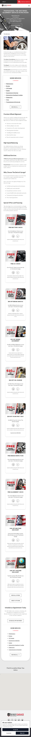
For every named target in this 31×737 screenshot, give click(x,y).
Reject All (22, 733)
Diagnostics (9, 97)
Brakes (8, 86)
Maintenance (9, 83)
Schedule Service (25, 1)
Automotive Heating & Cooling (14, 95)
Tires (7, 99)
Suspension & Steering (12, 93)
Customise (8, 733)
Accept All (15, 729)
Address (15, 670)
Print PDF (13, 236)
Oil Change (9, 88)
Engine (8, 90)
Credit (4, 1)
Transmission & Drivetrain (13, 102)
